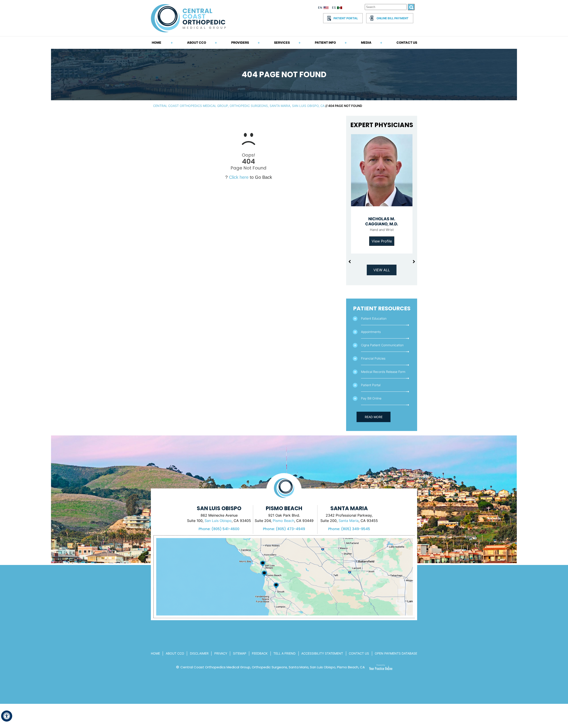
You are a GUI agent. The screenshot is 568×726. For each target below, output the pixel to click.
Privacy (220, 653)
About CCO (196, 42)
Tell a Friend (284, 653)
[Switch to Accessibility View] (6, 716)
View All (381, 270)
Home (156, 42)
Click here (238, 177)
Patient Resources (381, 308)
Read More (374, 417)
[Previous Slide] (349, 262)
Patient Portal (345, 18)
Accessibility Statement (322, 653)
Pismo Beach (283, 520)
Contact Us (406, 42)
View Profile (382, 241)
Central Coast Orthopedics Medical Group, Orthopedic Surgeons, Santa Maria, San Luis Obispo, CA (239, 106)
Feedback (260, 653)
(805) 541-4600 (225, 528)
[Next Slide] (414, 262)
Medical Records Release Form (383, 372)
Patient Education (374, 318)
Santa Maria (349, 520)
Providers (240, 42)
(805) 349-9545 (355, 528)
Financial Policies (373, 358)
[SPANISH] (339, 8)
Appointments (371, 332)
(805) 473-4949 (290, 528)
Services (282, 42)
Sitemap (239, 653)
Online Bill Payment (392, 18)
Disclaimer (199, 653)
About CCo (175, 653)
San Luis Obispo (218, 520)
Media (366, 42)
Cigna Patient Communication (382, 345)
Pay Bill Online (371, 398)
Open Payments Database (396, 653)
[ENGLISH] (323, 8)
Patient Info (325, 42)
